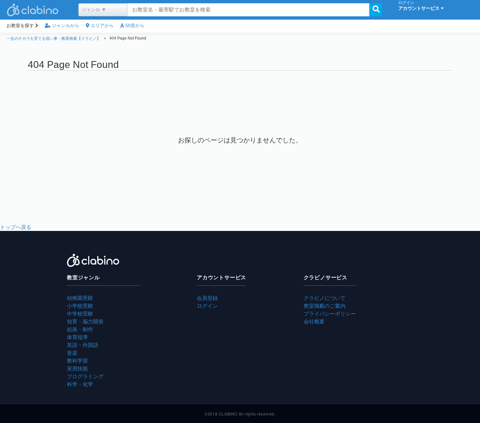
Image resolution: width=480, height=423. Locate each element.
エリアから (101, 25)
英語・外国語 (82, 345)
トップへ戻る (15, 227)
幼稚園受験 (80, 297)
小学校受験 (80, 305)
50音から (134, 25)
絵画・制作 (80, 329)
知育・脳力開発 (85, 321)
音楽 (72, 352)
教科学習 (77, 360)
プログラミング (85, 376)
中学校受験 (80, 313)
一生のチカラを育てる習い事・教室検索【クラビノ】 (54, 38)
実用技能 (77, 368)
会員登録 (207, 297)
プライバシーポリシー (330, 313)
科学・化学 (80, 384)
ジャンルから (65, 25)
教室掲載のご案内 (324, 305)
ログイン (207, 305)
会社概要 (314, 321)
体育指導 (77, 337)
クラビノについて (324, 297)
